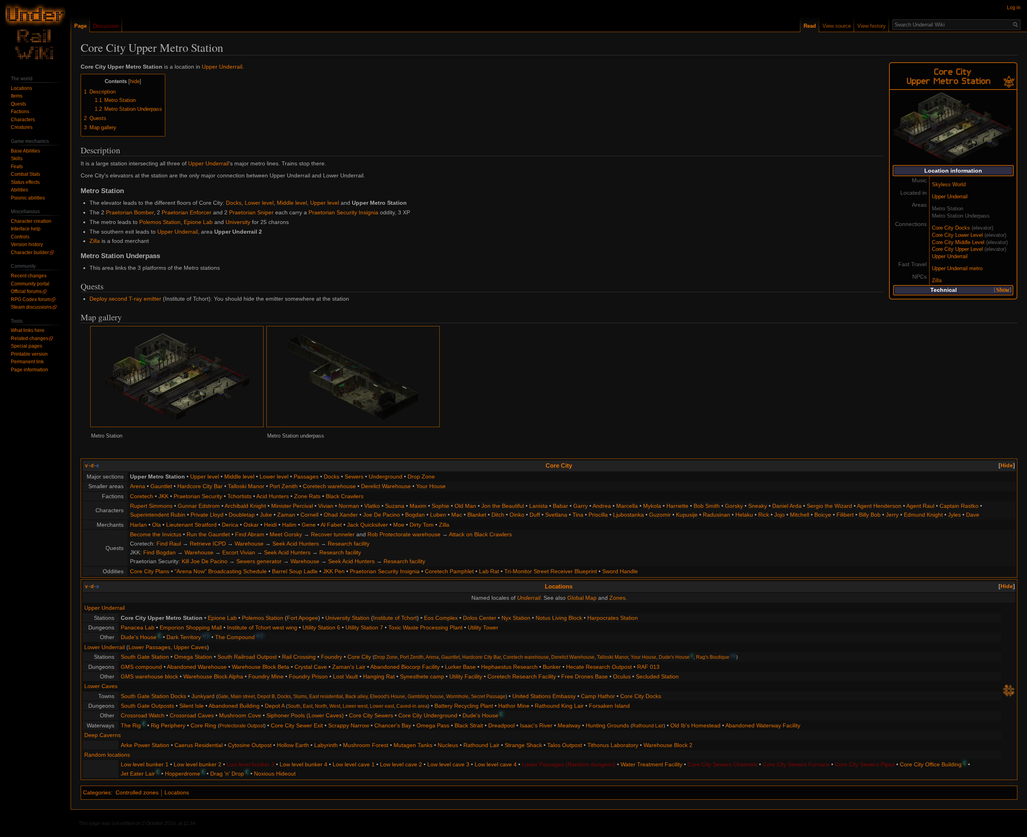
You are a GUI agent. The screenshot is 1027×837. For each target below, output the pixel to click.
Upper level (324, 203)
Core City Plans (149, 571)
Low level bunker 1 (144, 764)
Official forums (26, 291)
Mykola (652, 506)
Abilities (19, 190)
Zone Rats (307, 496)
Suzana (394, 506)
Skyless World (949, 184)
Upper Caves (190, 647)
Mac (456, 514)
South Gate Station (145, 657)
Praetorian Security (198, 496)
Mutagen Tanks (413, 745)
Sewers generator (259, 561)
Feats (17, 166)
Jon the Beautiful (502, 506)
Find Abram (249, 534)
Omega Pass (432, 725)
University (237, 222)
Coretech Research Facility (521, 676)
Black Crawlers (344, 496)
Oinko (516, 514)
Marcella (627, 506)
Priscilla (598, 514)
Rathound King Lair (559, 706)
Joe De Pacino (381, 514)
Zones (617, 598)
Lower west (355, 706)
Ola (156, 524)
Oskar (251, 524)
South (294, 706)
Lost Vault (345, 676)
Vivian (325, 506)
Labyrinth (326, 745)
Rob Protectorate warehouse (403, 534)
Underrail (528, 598)
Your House (431, 486)
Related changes (29, 338)
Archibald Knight (245, 506)
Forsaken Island (609, 706)
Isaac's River (536, 725)
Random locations (107, 754)
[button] (1002, 290)
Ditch (497, 514)
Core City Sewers (371, 715)
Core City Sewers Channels (722, 764)
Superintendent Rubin (157, 514)
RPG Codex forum (31, 299)
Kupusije (687, 514)
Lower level (259, 203)
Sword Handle (620, 571)
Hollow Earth (293, 745)
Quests (18, 104)
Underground (385, 476)
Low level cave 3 (448, 764)
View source (836, 26)
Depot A (274, 706)
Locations (558, 586)
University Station (347, 618)
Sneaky (757, 506)
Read (810, 26)
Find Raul (168, 543)
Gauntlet (161, 486)
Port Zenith (284, 486)
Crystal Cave (310, 667)
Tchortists (239, 496)
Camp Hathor (598, 696)
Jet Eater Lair (138, 773)
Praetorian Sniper (251, 212)
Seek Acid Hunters (295, 543)
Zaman (286, 514)
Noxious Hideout (275, 773)
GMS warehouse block (149, 676)
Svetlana (556, 514)
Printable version (29, 354)
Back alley (356, 696)
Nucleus (448, 745)
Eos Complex (441, 618)
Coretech (141, 496)
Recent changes (29, 276)
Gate (223, 696)
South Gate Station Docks (153, 696)
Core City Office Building (931, 764)
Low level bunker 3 (250, 764)
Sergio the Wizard (829, 506)
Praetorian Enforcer (186, 212)
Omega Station (193, 657)
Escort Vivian (238, 552)
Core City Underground (427, 715)
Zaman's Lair (348, 667)
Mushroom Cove (240, 715)
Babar (560, 506)
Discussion (106, 26)
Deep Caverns (102, 735)
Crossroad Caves (192, 715)
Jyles (954, 514)
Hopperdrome (182, 773)
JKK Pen (334, 571)
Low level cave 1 (354, 764)
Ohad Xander (341, 514)
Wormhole (457, 696)
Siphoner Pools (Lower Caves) (305, 715)
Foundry (331, 657)
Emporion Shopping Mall (191, 627)
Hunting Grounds (607, 725)
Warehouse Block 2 (667, 745)
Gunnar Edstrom (199, 506)
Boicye (822, 514)
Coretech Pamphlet (449, 571)
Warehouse (249, 543)
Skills (16, 158)
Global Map (582, 598)
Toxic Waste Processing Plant (425, 627)
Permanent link (27, 362)
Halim (289, 524)
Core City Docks (951, 228)
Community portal (30, 284)
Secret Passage (488, 696)
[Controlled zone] (1009, 80)
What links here (28, 330)
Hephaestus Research (509, 667)
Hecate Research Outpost (599, 667)
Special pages (26, 346)
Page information (29, 370)
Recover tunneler (333, 534)
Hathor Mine (514, 706)
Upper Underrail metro (957, 268)
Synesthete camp (422, 676)
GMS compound (141, 667)
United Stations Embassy (544, 696)
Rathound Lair (648, 725)
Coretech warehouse (329, 486)
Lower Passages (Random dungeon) (568, 764)
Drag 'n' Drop (227, 773)
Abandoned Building (234, 706)
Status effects (25, 182)
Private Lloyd (207, 514)
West (334, 706)
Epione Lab (198, 222)
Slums (300, 696)
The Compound (235, 637)
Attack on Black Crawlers (480, 534)
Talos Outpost (564, 745)
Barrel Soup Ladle (295, 571)
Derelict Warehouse (386, 486)
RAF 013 (648, 667)
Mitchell (799, 514)
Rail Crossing (299, 657)
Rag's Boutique (712, 657)
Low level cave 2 (401, 764)
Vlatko (372, 506)
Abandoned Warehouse (197, 667)
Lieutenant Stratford (191, 524)
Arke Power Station (145, 745)
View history (871, 26)
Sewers (354, 476)
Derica (230, 524)
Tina (577, 514)
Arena (137, 486)
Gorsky (734, 506)
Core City (559, 465)
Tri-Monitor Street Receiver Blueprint (550, 571)
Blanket (476, 514)
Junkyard (203, 696)
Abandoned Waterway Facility (762, 725)
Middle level (292, 203)
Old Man (465, 506)
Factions (20, 111)
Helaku (744, 514)
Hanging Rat (379, 676)
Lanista (538, 506)
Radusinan (716, 514)
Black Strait (469, 725)
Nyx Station (515, 618)
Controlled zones (137, 792)
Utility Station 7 (364, 627)
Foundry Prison (308, 676)
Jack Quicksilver (367, 524)
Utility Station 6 (321, 627)
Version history (27, 244)
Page (80, 26)
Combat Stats (25, 174)
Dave (972, 514)
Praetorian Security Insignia (343, 212)
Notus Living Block (559, 618)
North (321, 706)
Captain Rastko (959, 506)
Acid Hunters (272, 496)
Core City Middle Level (958, 242)
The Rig (131, 725)
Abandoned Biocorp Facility (405, 667)
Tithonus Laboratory (612, 745)
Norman (349, 506)
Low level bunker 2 (197, 764)
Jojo (779, 514)
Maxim (418, 506)
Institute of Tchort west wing (262, 627)
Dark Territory (183, 637)
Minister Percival (292, 506)
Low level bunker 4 (303, 764)
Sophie (440, 506)
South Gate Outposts (147, 706)
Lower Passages (149, 647)
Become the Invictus (155, 534)
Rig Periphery (168, 725)
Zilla (937, 280)
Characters (23, 119)
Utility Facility (465, 676)
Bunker (552, 667)
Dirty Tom (422, 524)
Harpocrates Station (612, 618)
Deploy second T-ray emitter (125, 298)
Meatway (569, 725)
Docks (234, 203)
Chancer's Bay (392, 725)
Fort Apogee (302, 618)
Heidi (270, 524)
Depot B (266, 696)
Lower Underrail (104, 647)
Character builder (30, 252)
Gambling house (426, 696)
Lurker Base (460, 667)
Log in (1014, 7)
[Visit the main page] (35, 32)
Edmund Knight (923, 514)
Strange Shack (523, 745)
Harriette (677, 506)
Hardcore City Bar (200, 486)
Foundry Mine (266, 676)
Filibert (845, 514)
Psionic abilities (28, 198)
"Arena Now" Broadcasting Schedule (221, 571)
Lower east (382, 706)
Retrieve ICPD (208, 543)
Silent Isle (191, 706)
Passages (306, 476)
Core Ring (203, 725)
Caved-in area (412, 706)
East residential (326, 696)
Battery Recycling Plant (463, 706)
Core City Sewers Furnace (796, 764)
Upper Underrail (950, 197)
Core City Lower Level (957, 235)
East (308, 706)
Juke (266, 514)
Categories (97, 792)
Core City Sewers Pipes (865, 764)
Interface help (26, 229)
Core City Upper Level (957, 249)
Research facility (348, 543)
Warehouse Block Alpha (213, 676)
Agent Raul (920, 506)
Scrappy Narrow (348, 725)
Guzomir (660, 514)
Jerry (892, 514)
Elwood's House (387, 696)
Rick (763, 514)
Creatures (21, 127)
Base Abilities (25, 151)
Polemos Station (160, 222)
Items (16, 96)
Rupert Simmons (151, 506)
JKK (163, 496)
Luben (438, 514)
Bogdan (415, 514)
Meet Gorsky (286, 534)
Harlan (138, 524)
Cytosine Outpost (250, 745)
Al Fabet (331, 524)
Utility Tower (483, 627)
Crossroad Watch (142, 715)
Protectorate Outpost (241, 725)
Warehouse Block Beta (260, 667)
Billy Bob (870, 514)
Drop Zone (421, 476)
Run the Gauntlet (208, 534)
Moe (398, 524)
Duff (535, 514)
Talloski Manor (246, 486)
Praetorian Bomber (130, 212)
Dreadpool (501, 725)
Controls (20, 237)
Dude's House (138, 637)
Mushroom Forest (365, 745)
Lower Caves (101, 686)
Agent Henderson (879, 506)
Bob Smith (707, 506)
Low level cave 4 (496, 764)
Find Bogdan (159, 552)
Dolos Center (479, 618)
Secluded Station (657, 676)
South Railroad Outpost (247, 657)
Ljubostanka (628, 514)
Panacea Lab (137, 627)
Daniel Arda (787, 506)
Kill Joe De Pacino (204, 561)
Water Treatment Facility (651, 764)
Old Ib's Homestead (695, 725)
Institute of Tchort (395, 618)
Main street (243, 696)
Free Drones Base (584, 676)
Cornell (309, 514)
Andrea (602, 506)
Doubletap (242, 514)
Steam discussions (31, 307)
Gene (309, 524)
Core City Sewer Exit (297, 725)
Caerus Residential (199, 745)
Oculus (622, 676)
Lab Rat (489, 571)
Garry (580, 506)
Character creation (31, 221)
